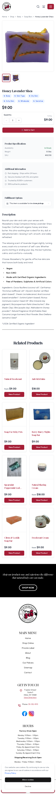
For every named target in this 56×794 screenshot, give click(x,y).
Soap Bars (28, 17)
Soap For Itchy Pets (13, 432)
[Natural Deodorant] (14, 361)
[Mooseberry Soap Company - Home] (19, 6)
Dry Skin (34, 96)
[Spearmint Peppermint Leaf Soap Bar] (14, 467)
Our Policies (28, 662)
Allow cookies (28, 780)
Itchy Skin (10, 101)
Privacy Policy (10, 773)
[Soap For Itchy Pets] (14, 414)
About (28, 653)
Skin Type (21, 96)
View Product (14, 394)
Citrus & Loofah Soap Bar (11, 539)
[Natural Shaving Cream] (42, 467)
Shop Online (28, 643)
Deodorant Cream (40, 537)
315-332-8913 (33, 704)
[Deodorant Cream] (42, 520)
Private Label (28, 648)
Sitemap (28, 667)
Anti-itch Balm (38, 379)
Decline (28, 786)
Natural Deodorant (13, 379)
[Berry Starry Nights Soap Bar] (42, 414)
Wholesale (25, 101)
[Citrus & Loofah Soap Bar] (14, 520)
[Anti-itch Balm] (42, 361)
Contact (28, 672)
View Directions (30, 697)
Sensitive (39, 101)
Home (4, 17)
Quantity (7, 115)
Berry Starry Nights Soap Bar (41, 433)
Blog (28, 658)
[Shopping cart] (43, 6)
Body (19, 17)
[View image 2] (15, 78)
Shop (12, 17)
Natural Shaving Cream (39, 486)
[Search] (38, 7)
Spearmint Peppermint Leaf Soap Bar (12, 486)
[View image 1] (6, 78)
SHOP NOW (28, 587)
